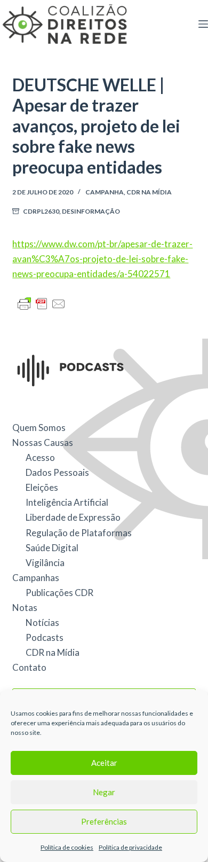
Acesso (40, 457)
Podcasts (44, 637)
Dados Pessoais (57, 472)
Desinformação (91, 211)
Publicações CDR (59, 592)
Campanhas (35, 577)
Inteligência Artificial (67, 502)
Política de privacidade (130, 847)
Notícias (42, 622)
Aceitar (104, 762)
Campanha (104, 192)
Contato (29, 667)
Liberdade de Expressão (73, 517)
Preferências (104, 821)
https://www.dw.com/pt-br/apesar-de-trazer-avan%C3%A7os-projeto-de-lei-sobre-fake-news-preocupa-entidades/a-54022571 (102, 258)
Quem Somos (39, 427)
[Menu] (203, 24)
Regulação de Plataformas (79, 532)
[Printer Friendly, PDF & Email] (41, 303)
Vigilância (45, 562)
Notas (24, 607)
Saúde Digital (52, 547)
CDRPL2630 (41, 211)
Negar (104, 792)
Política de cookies (67, 847)
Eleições (42, 487)
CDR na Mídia (149, 192)
